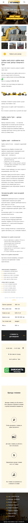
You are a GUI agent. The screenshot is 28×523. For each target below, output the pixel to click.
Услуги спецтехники (13, 507)
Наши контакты (12, 513)
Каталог (17, 16)
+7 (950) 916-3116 (15, 496)
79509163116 (17, 499)
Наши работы (11, 516)
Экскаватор (4, 217)
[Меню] (3, 2)
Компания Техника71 (13, 505)
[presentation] (1, 34)
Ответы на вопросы (13, 510)
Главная (12, 16)
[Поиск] (24, 2)
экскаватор (12, 228)
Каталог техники (12, 502)
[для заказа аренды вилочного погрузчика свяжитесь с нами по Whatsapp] (2, 79)
